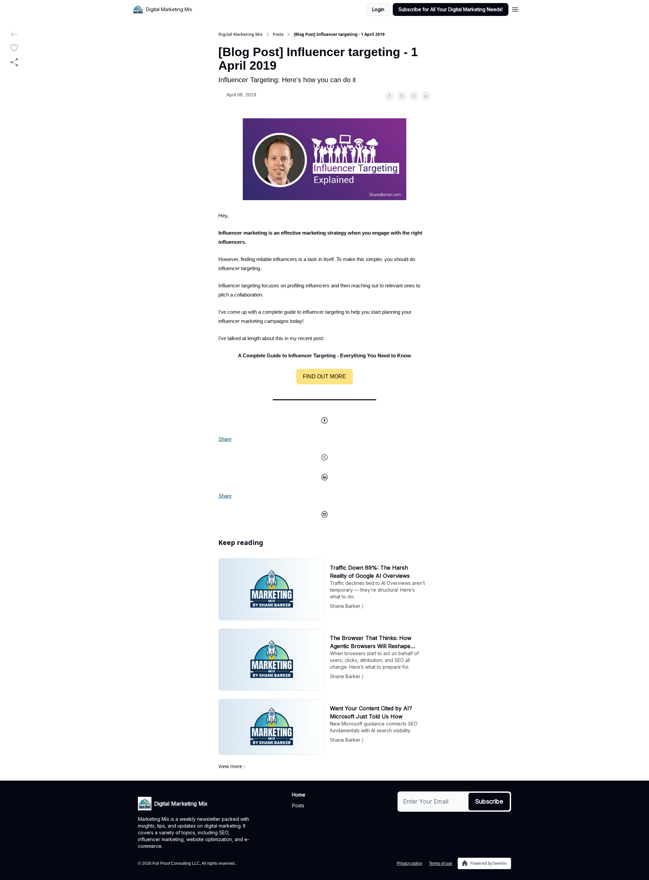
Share (225, 439)
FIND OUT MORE (324, 376)
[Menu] (515, 8)
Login (378, 9)
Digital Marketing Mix (240, 34)
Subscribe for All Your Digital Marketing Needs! (451, 9)
